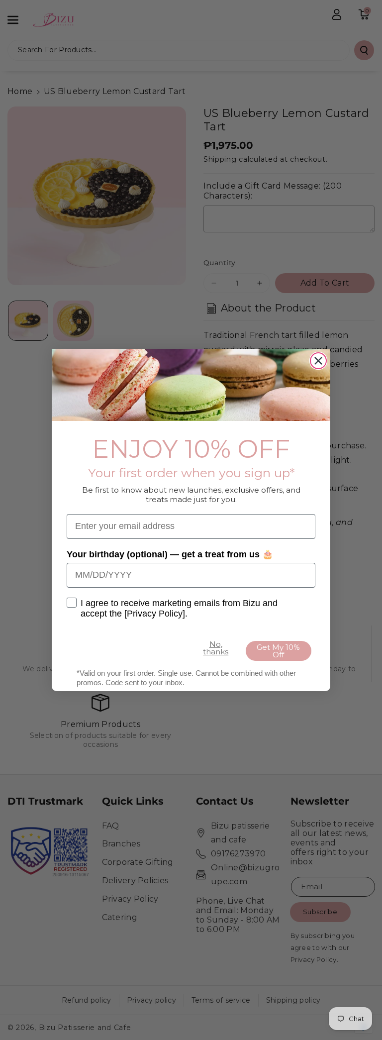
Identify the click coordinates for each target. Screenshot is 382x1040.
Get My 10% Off (278, 650)
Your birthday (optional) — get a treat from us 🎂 (170, 554)
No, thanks (215, 647)
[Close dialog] (318, 361)
